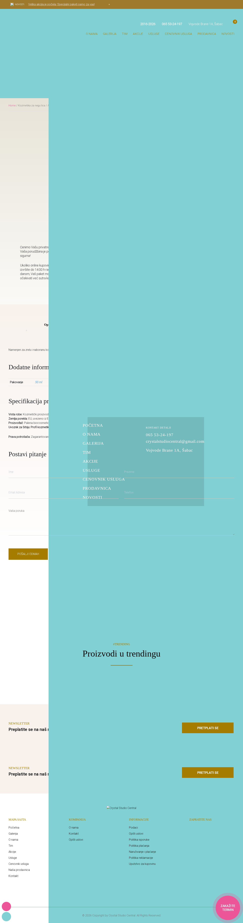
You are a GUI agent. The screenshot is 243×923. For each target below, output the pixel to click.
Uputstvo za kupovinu (142, 864)
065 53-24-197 (159, 435)
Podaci (133, 827)
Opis (47, 324)
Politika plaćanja (139, 845)
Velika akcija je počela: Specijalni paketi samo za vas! (61, 4)
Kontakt (13, 876)
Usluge (154, 34)
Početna (93, 425)
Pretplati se (207, 728)
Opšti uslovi (76, 839)
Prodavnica (206, 34)
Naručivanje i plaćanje (142, 851)
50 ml (38, 382)
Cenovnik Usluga (104, 479)
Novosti (227, 34)
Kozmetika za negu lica (31, 105)
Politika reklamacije (141, 857)
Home (12, 105)
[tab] (47, 325)
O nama (92, 34)
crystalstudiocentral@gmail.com (175, 441)
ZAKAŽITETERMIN (228, 907)
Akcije (138, 34)
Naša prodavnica (19, 870)
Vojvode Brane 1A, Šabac (205, 24)
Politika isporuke (139, 839)
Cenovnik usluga (178, 34)
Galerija (110, 34)
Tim (125, 34)
